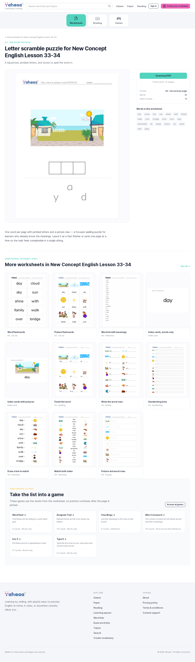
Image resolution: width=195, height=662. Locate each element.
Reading (141, 6)
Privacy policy (150, 602)
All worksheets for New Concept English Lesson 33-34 (31, 37)
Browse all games (175, 504)
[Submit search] (109, 6)
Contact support (151, 612)
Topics (97, 628)
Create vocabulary (103, 638)
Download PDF (163, 76)
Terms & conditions (153, 607)
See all (185, 266)
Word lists (99, 617)
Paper (130, 6)
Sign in (153, 6)
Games (120, 6)
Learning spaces (102, 612)
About (146, 597)
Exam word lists (102, 623)
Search (97, 633)
